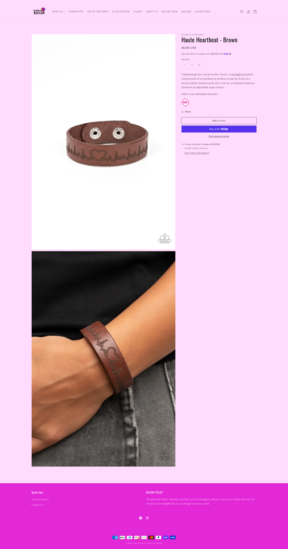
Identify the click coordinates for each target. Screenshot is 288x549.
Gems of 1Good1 (139, 543)
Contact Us (37, 504)
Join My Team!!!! (40, 499)
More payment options (219, 136)
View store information (196, 153)
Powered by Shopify (154, 543)
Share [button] (188, 111)
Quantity (186, 59)
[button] (241, 11)
